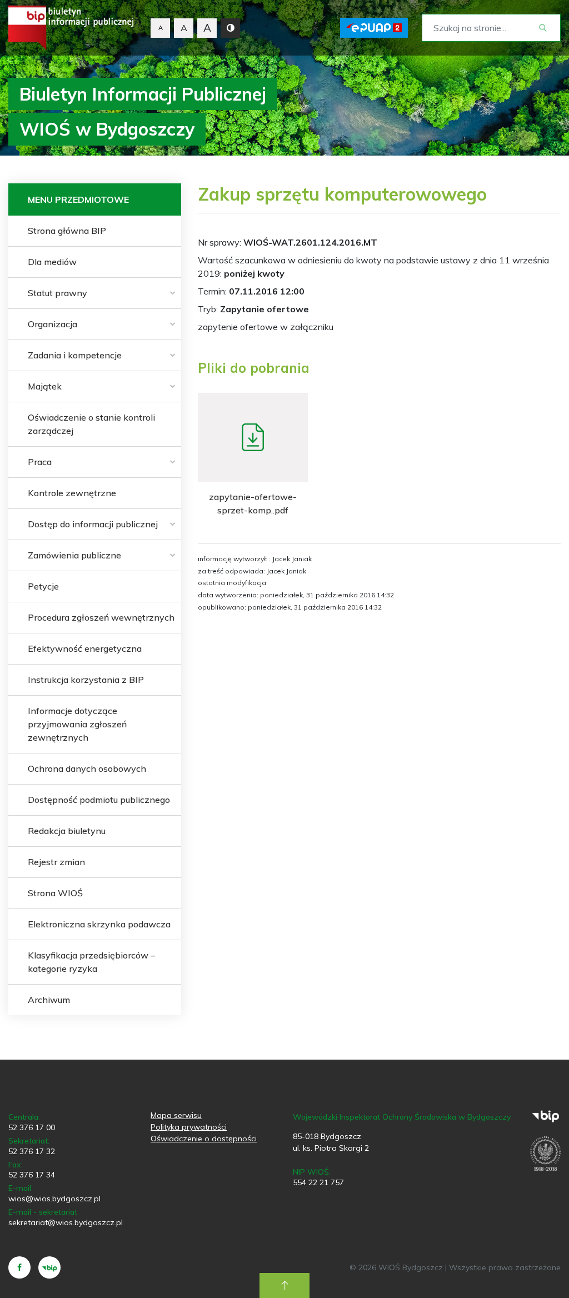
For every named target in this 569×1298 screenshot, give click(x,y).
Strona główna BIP (67, 230)
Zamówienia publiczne (74, 555)
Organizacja (52, 324)
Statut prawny (57, 292)
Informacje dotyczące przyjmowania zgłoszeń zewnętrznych (77, 724)
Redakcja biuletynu (67, 830)
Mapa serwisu (176, 1115)
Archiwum (49, 999)
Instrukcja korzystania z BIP (86, 679)
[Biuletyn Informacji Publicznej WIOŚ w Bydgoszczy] (70, 28)
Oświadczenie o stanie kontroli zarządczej (91, 424)
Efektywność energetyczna (85, 648)
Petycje (43, 586)
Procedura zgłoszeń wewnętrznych (101, 617)
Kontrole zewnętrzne (72, 492)
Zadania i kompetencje (75, 355)
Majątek (45, 386)
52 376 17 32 (31, 1151)
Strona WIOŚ (55, 892)
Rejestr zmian (56, 861)
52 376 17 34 (31, 1175)
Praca (40, 461)
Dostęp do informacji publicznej (93, 524)
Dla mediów (52, 261)
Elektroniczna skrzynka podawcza (99, 924)
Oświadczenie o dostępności (204, 1139)
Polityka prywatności (189, 1127)
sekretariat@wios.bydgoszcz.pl (65, 1222)
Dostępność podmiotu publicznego (99, 799)
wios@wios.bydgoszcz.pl (54, 1199)
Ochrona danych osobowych (87, 768)
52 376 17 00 (31, 1127)
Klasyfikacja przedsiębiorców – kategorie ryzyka (91, 962)
